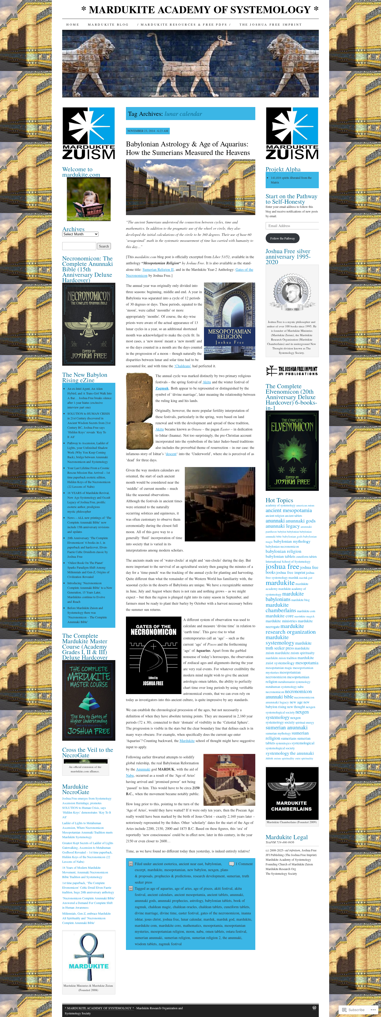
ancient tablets (217, 894)
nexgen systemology (287, 714)
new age (296, 701)
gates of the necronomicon (220, 912)
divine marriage (146, 912)
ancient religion (275, 516)
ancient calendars (159, 894)
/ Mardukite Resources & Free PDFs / (184, 24)
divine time (168, 912)
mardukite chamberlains (281, 607)
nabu (199, 931)
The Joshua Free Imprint (270, 24)
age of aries (183, 888)
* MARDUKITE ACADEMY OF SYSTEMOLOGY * (200, 9)
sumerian (233, 875)
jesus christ (153, 919)
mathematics (192, 925)
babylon (282, 531)
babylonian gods (292, 536)
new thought (296, 706)
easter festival (189, 912)
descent (171, 453)
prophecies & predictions (172, 875)
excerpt (140, 869)
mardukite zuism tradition (281, 658)
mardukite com (146, 925)
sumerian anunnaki (148, 937)
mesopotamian (174, 869)
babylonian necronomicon (282, 546)
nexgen (213, 869)
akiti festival (223, 888)
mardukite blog (300, 600)
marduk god (225, 919)
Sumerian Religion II (158, 269)
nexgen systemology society (283, 720)
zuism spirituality (284, 758)
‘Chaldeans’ (182, 365)
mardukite (154, 869)
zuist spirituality (304, 758)
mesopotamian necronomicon (283, 674)
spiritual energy (304, 722)
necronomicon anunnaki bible (289, 694)
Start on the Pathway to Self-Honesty (292, 199)
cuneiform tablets (236, 906)
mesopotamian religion (167, 931)
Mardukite (187, 740)
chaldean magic (159, 906)
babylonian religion (283, 551)
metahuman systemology (281, 686)
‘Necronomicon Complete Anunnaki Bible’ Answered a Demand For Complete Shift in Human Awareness (88, 902)
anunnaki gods (145, 900)
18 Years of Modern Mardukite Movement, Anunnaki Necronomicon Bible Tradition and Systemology (85, 872)
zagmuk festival (170, 943)
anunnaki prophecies (173, 900)
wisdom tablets (146, 943)
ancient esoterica (165, 863)
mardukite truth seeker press (289, 645)
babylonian (213, 863)
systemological (303, 742)
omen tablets (215, 931)
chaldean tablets (210, 906)
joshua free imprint (290, 572)
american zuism (305, 505)
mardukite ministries (281, 620)
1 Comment (244, 863)
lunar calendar (191, 919)
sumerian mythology (278, 733)
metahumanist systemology (294, 682)
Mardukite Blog (108, 24)
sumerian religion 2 (206, 937)
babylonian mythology (292, 541)
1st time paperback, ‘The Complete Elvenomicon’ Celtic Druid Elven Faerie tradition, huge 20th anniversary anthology (88, 887)
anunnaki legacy (283, 525)
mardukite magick (304, 616)
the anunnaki (232, 937)
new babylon (196, 869)
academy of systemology (280, 505)
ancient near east (191, 863)
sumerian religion (177, 937)
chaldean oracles (185, 906)
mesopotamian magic (279, 668)
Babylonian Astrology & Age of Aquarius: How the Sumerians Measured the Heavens (188, 148)
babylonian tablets (218, 900)
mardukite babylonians (285, 596)
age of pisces (203, 888)
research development (209, 875)
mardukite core (170, 925)
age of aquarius (161, 888)
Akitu (207, 381)
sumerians (289, 738)
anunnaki (236, 894)
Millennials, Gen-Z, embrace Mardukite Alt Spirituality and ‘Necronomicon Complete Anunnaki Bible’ (86, 918)
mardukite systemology (280, 639)
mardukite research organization (291, 628)
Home (72, 24)
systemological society (280, 748)
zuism (269, 758)
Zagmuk (162, 388)
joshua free (171, 919)
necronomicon (275, 692)
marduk (209, 919)
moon (190, 931)
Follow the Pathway (282, 238)
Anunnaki (143, 769)
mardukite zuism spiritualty (295, 653)
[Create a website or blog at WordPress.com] (314, 1008)
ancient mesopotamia (189, 894)
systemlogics (283, 743)
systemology (277, 753)
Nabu (130, 775)
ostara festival (236, 931)
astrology (196, 900)
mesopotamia (212, 925)
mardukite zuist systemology (290, 660)
